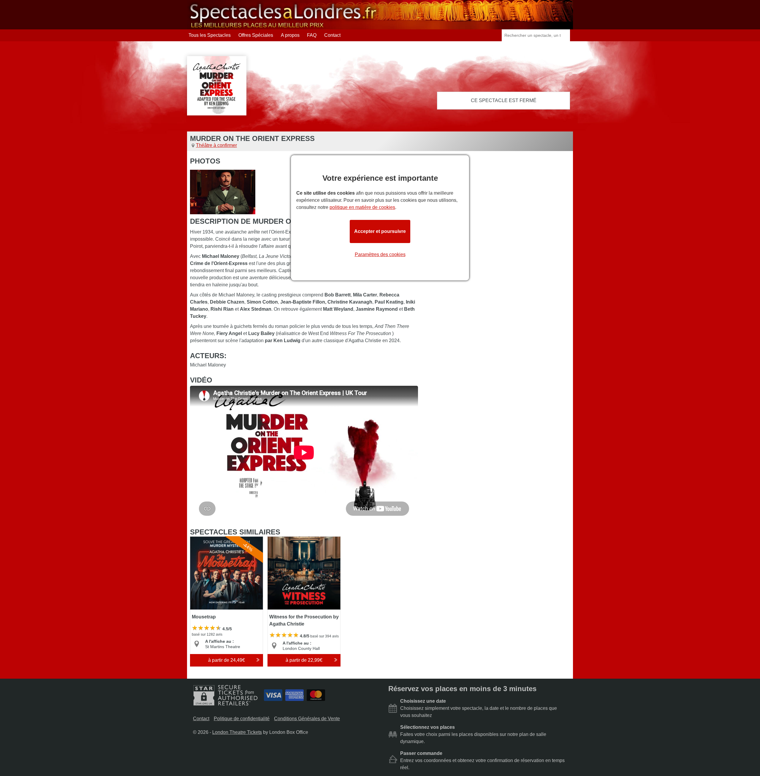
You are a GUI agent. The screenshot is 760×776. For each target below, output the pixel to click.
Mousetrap (201, 539)
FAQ (311, 35)
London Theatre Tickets (237, 732)
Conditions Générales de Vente (307, 718)
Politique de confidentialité (242, 718)
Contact (332, 35)
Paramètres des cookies (380, 254)
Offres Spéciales (255, 35)
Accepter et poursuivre (380, 231)
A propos (290, 35)
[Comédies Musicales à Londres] (283, 26)
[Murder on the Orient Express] (222, 192)
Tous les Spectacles (210, 35)
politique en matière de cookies (362, 207)
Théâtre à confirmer (216, 145)
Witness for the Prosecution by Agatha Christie (300, 542)
